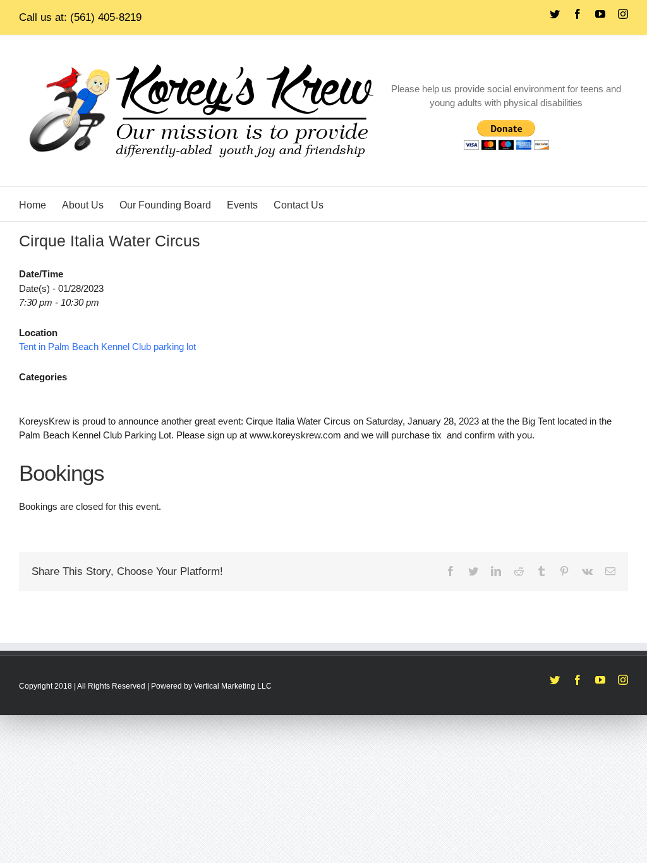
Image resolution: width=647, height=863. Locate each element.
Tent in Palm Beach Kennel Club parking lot (107, 346)
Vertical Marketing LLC (233, 686)
